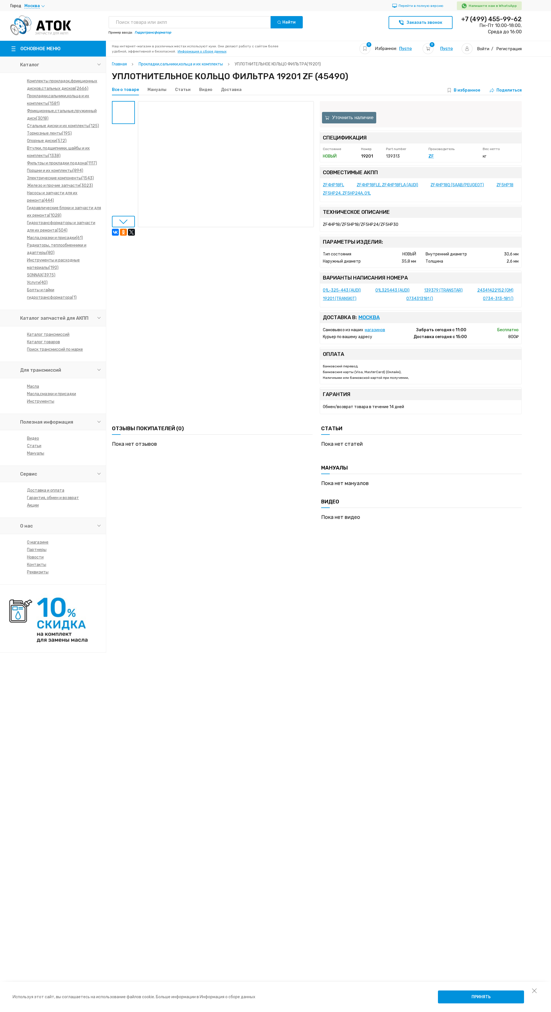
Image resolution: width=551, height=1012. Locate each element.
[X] (131, 232)
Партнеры (36, 549)
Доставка (231, 90)
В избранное (467, 90)
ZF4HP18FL (333, 185)
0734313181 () (419, 298)
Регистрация (509, 48)
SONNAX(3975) (41, 275)
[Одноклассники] (123, 232)
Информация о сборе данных (202, 51)
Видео (33, 438)
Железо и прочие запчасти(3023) (60, 185)
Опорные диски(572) (47, 140)
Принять (481, 996)
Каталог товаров (43, 342)
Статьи (34, 445)
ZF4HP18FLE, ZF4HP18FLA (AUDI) (387, 185)
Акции (33, 505)
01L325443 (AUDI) (392, 290)
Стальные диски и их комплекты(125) (63, 125)
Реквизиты (37, 572)
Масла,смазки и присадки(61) (55, 237)
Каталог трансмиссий (48, 334)
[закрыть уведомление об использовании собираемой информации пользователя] (534, 990)
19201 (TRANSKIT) (339, 298)
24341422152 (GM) (495, 290)
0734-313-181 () (498, 298)
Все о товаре (125, 90)
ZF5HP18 (504, 185)
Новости (35, 557)
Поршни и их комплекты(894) (55, 170)
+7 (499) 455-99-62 (491, 19)
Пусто (405, 48)
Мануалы (35, 453)
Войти (483, 48)
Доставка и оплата (45, 490)
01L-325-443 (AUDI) (342, 290)
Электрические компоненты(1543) (60, 178)
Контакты (36, 564)
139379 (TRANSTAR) (443, 290)
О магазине (37, 542)
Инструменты (40, 401)
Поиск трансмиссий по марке (55, 349)
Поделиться (509, 90)
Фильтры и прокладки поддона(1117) (62, 163)
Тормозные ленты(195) (49, 133)
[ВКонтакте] (115, 232)
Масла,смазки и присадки (51, 393)
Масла (33, 386)
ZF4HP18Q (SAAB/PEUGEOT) (457, 185)
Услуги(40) (37, 282)
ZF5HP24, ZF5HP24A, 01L (347, 193)
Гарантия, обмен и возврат (53, 497)
